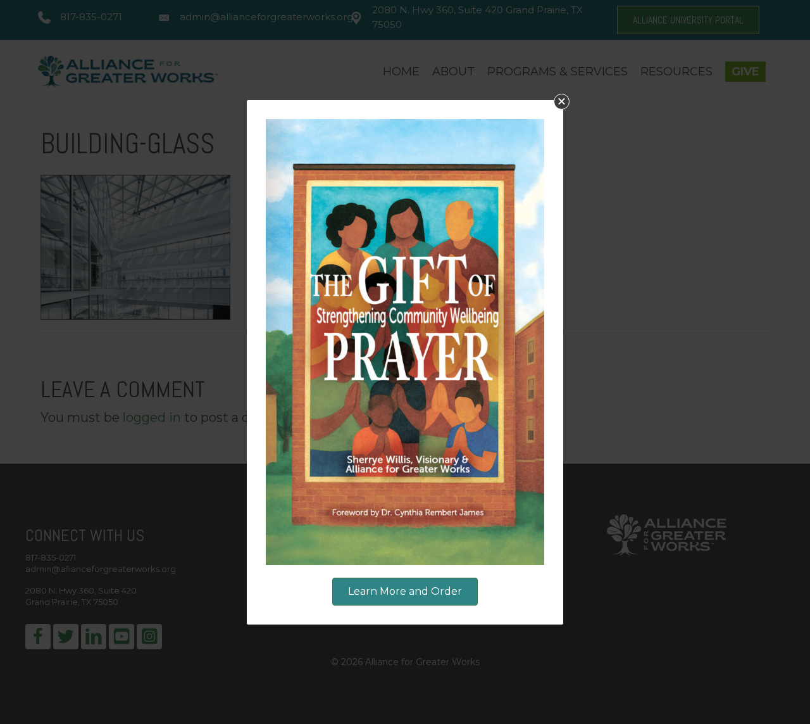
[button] (562, 102)
